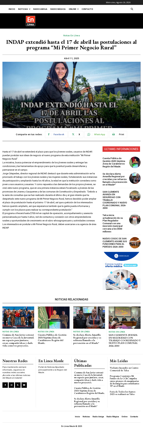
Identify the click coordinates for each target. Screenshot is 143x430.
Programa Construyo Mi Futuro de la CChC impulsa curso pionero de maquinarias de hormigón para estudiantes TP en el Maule (124, 381)
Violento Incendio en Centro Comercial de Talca (124, 369)
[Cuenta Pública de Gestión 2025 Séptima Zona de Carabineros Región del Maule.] (135, 162)
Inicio (12, 9)
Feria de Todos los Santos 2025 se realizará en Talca (122, 393)
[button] (132, 9)
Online (72, 9)
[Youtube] (24, 385)
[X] (17, 385)
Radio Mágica (58, 9)
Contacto (87, 9)
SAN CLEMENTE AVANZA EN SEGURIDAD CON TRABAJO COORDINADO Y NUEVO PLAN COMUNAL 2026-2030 (125, 340)
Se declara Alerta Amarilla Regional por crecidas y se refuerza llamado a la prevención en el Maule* (115, 179)
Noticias (23, 9)
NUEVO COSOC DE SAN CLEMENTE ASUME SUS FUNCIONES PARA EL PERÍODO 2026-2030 (115, 242)
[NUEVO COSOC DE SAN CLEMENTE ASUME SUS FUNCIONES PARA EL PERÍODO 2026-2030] (135, 242)
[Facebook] (5, 385)
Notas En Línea (71, 35)
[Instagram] (11, 385)
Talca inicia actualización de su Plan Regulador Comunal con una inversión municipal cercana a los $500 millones (113, 223)
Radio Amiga (40, 9)
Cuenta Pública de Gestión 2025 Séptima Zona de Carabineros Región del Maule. (114, 162)
